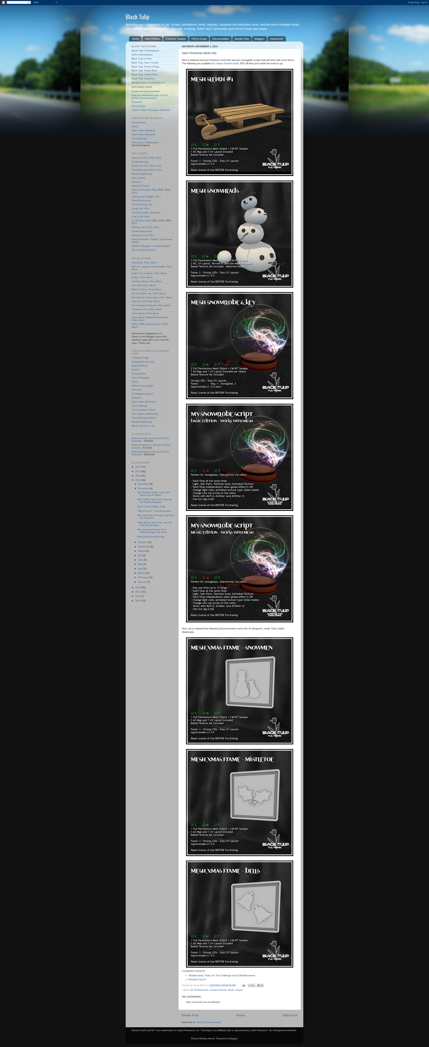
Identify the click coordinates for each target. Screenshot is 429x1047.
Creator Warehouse (142, 231)
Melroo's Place (139, 289)
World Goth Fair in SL (143, 426)
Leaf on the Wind (141, 216)
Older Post (289, 1015)
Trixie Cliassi (138, 313)
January (142, 582)
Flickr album (150, 262)
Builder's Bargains (141, 246)
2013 (138, 587)
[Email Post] (243, 985)
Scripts (239, 990)
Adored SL (137, 262)
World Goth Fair (140, 166)
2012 (138, 592)
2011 (138, 596)
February (143, 577)
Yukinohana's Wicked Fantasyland (150, 317)
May (140, 564)
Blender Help (242, 38)
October (142, 542)
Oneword (136, 182)
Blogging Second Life (143, 361)
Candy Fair (137, 208)
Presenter (137, 102)
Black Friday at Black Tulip (151, 506)
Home (135, 38)
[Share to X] (255, 985)
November (144, 488)
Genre (135, 126)
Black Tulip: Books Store (144, 70)
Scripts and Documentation (146, 91)
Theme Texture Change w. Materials (151, 110)
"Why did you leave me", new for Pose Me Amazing (154, 523)
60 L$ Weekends (199, 990)
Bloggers (259, 38)
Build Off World (139, 366)
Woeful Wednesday (142, 174)
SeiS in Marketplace (142, 54)
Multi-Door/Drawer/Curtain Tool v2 (150, 95)
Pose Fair (137, 158)
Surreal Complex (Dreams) (146, 212)
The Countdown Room (144, 250)
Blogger (233, 1038)
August (142, 551)
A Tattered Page (140, 162)
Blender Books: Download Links (148, 82)
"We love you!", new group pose (154, 511)
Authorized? (276, 38)
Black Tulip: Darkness (143, 78)
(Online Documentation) (144, 98)
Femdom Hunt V (197, 979)
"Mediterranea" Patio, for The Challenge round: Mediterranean (221, 975)
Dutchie (136, 369)
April (140, 568)
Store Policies (152, 38)
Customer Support (176, 38)
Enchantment (139, 122)
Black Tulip (137, 16)
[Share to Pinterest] (262, 985)
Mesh (231, 990)
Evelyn (135, 277)
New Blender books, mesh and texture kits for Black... (153, 493)
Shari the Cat (138, 301)
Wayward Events (140, 186)
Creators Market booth (226, 63)
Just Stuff (136, 285)
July (140, 555)
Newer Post (190, 1015)
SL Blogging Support (142, 393)
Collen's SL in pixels (142, 273)
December (144, 484)
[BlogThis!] (252, 985)
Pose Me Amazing (141, 200)
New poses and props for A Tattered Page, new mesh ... (153, 530)
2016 (158, 158)
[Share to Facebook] (259, 985)
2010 (138, 600)
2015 (152, 158)
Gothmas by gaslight (142, 385)
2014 (145, 158)
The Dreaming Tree (142, 204)
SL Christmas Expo (142, 220)
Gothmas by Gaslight (143, 196)
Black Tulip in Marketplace (145, 50)
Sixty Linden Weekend (143, 130)
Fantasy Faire (139, 227)
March (141, 573)
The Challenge (139, 138)
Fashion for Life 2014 (143, 235)
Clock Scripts (138, 106)
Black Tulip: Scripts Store (145, 74)
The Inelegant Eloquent (144, 305)
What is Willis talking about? (146, 324)
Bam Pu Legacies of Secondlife (148, 266)
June (141, 560)
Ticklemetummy (140, 309)
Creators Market (218, 990)
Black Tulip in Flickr (142, 58)
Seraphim (137, 397)
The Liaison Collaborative (145, 142)
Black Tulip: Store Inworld (145, 62)
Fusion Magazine (141, 377)
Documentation (220, 38)
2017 (138, 467)
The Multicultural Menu (144, 170)
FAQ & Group (199, 38)
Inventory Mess (140, 281)
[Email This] (249, 985)
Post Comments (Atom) (208, 1022)
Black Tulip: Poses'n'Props (145, 66)
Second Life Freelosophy (145, 297)
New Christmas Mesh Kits (150, 536)
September (144, 546)
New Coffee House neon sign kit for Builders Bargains (154, 500)
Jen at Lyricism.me (141, 293)
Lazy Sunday (138, 178)
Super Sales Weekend (143, 134)
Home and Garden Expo (144, 190)
